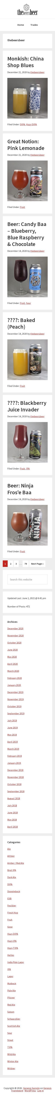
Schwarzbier (13, 1018)
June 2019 (12, 727)
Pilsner (11, 997)
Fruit (22, 207)
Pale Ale (11, 990)
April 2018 (12, 826)
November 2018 (15, 777)
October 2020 (14, 642)
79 (26, 563)
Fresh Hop (12, 912)
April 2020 (12, 663)
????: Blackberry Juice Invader (26, 406)
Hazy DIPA (31, 124)
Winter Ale (12, 1061)
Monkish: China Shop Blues (25, 62)
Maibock (11, 983)
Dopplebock (13, 891)
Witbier (11, 1068)
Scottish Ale (13, 1025)
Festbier (11, 905)
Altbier (11, 855)
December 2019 (15, 692)
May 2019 (12, 734)
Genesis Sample (31, 1088)
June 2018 (12, 812)
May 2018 (12, 819)
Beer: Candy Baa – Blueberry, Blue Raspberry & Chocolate (26, 234)
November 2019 (15, 699)
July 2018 (12, 805)
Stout (10, 1040)
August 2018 (13, 798)
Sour (28, 303)
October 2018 (14, 784)
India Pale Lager (15, 962)
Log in (40, 1090)
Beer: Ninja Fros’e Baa (20, 489)
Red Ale (11, 1004)
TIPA (9, 1047)
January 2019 (14, 763)
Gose (10, 926)
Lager (10, 976)
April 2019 (12, 741)
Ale (9, 848)
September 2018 (15, 791)
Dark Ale (11, 877)
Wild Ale (11, 1054)
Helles (10, 955)
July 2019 (12, 720)
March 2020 (13, 670)
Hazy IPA (11, 940)
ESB (9, 898)
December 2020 (15, 628)
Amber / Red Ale (15, 863)
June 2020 (12, 649)
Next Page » (37, 564)
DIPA (22, 124)
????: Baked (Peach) (21, 323)
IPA (28, 468)
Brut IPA (11, 870)
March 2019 (13, 748)
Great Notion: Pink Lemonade (25, 144)
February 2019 (14, 755)
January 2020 (14, 685)
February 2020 (14, 678)
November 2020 (15, 635)
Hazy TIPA (12, 948)
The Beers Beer (27, 9)
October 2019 (14, 706)
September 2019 (15, 713)
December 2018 (15, 770)
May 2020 (12, 656)
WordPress (30, 1090)
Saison (10, 1011)
